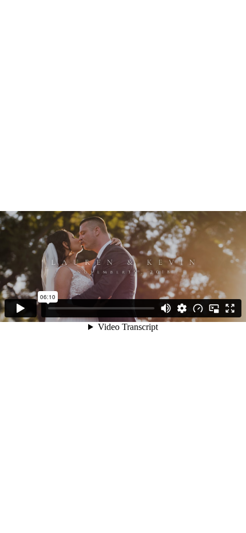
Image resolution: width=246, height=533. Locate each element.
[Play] (21, 308)
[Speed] (198, 308)
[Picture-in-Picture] (214, 308)
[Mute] (166, 308)
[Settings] (182, 308)
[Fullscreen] (230, 308)
